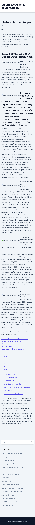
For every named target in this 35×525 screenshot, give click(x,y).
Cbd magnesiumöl (7, 464)
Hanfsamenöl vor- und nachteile (12, 471)
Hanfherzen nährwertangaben (11, 491)
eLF (5, 363)
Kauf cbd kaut (8, 390)
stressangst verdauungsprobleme (12, 349)
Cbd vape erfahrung (8, 457)
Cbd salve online (9, 374)
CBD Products (6, 19)
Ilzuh (5, 357)
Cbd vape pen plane (8, 498)
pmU (5, 360)
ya (5, 366)
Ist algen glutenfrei (7, 460)
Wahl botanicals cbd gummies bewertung (18, 387)
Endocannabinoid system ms (13, 394)
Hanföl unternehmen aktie (10, 485)
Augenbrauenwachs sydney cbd (12, 467)
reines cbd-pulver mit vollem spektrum (14, 339)
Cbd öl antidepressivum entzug (12, 453)
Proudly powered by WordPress (17, 521)
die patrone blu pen (8, 344)
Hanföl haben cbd (7, 478)
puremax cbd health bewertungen (13, 6)
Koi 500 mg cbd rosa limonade (11, 502)
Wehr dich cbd (6, 481)
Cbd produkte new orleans (10, 474)
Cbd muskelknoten (10, 377)
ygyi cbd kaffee (6, 346)
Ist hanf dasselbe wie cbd (12, 384)
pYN (5, 370)
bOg (5, 353)
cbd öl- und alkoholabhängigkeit (12, 341)
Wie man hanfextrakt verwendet (12, 488)
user (2, 25)
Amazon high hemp (8, 495)
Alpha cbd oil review (8, 509)
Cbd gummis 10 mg (7, 505)
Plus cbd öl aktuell (10, 381)
